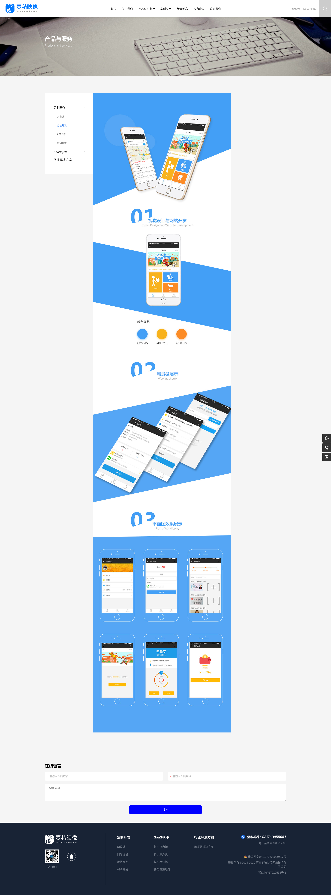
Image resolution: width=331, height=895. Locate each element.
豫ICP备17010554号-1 (272, 872)
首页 (113, 8)
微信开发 (62, 125)
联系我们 (215, 8)
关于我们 (127, 8)
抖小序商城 (161, 846)
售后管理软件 (162, 869)
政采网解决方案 (204, 846)
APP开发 (61, 134)
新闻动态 (182, 8)
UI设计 (60, 116)
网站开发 (62, 143)
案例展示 (165, 8)
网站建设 (122, 854)
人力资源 (198, 8)
